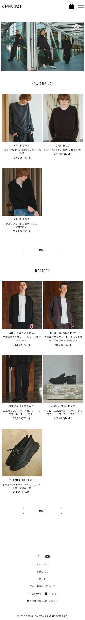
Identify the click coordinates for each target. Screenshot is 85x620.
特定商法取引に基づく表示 (42, 593)
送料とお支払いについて (42, 586)
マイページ (42, 564)
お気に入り (42, 571)
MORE (42, 250)
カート (42, 578)
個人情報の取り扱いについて (42, 600)
